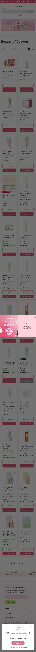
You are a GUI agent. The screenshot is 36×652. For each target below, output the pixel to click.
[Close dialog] (34, 317)
